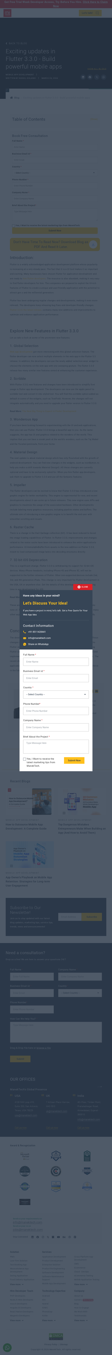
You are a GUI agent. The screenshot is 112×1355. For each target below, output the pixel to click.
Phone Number (32, 704)
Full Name (29, 654)
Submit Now (74, 760)
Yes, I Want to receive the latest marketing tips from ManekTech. (41, 762)
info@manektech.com (39, 638)
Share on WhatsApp (38, 644)
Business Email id (33, 671)
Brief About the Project (36, 736)
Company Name (33, 720)
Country (28, 687)
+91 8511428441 (37, 631)
